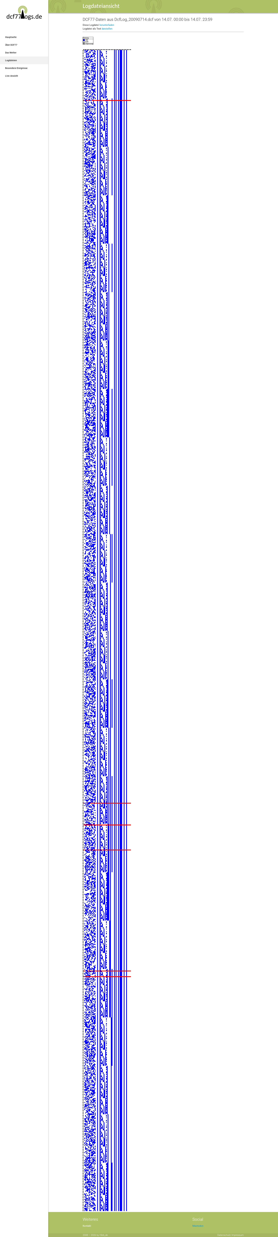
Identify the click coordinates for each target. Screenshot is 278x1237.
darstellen (107, 28)
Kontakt (87, 1225)
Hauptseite (11, 37)
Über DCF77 (11, 45)
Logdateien (11, 60)
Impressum (238, 1235)
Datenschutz (224, 1235)
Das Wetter (10, 52)
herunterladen (106, 25)
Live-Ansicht (11, 76)
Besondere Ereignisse (16, 68)
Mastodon (197, 1225)
